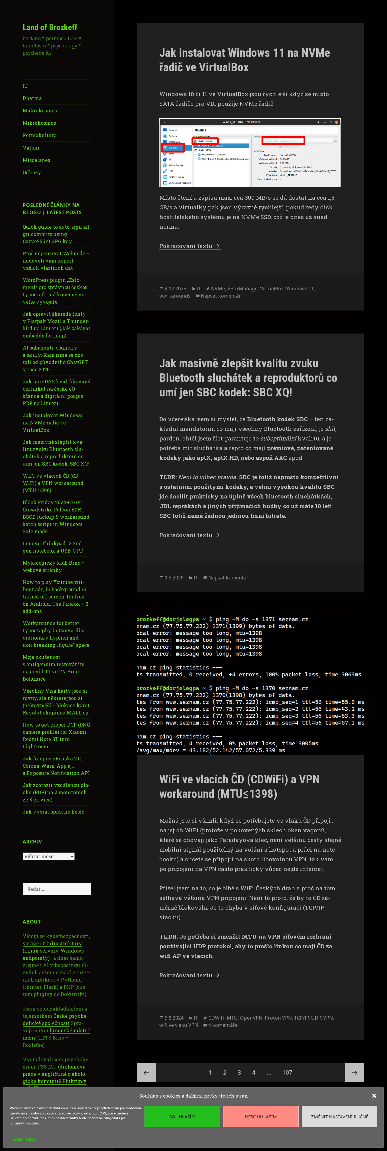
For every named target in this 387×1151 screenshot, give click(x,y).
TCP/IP (301, 1017)
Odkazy (32, 172)
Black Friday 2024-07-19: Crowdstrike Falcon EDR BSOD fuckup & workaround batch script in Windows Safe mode (56, 516)
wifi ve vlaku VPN (178, 1025)
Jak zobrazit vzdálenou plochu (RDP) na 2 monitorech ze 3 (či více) (56, 792)
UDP (316, 1017)
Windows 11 (300, 288)
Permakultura (40, 135)
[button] (374, 1096)
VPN (328, 1017)
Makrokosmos (40, 110)
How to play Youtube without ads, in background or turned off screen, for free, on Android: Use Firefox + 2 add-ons (55, 596)
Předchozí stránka (146, 1072)
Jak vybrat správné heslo (53, 811)
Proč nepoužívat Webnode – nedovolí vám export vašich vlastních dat (56, 260)
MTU (232, 1017)
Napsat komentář (221, 295)
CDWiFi (216, 1017)
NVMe (218, 288)
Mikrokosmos (39, 123)
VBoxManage (242, 288)
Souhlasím (182, 1117)
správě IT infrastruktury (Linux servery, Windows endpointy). (53, 950)
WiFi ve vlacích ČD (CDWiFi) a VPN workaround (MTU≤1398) (53, 482)
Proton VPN (278, 1017)
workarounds (174, 295)
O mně (18, 1138)
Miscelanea (36, 160)
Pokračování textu (190, 246)
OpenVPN (251, 1017)
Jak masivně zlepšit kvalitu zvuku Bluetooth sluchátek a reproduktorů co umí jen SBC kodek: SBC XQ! (248, 377)
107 (289, 1072)
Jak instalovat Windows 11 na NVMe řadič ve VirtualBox (55, 422)
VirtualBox (272, 288)
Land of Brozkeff (50, 27)
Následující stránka (354, 1072)
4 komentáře (223, 1025)
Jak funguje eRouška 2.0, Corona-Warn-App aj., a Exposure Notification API (56, 765)
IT (25, 85)
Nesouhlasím (261, 1117)
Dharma (32, 98)
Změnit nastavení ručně (339, 1117)
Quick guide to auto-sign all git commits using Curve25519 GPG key (56, 234)
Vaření (31, 147)
